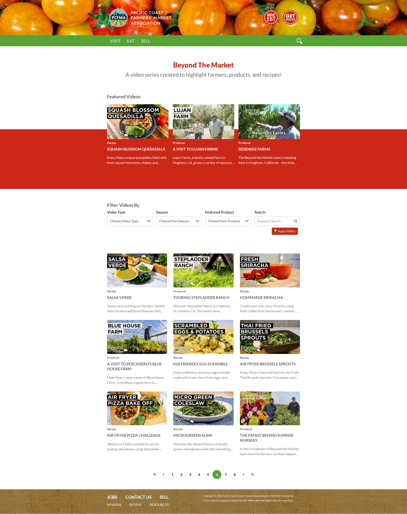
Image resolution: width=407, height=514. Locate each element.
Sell (145, 40)
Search (260, 212)
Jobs (112, 497)
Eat (131, 40)
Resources (159, 505)
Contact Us (138, 497)
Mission (114, 505)
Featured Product (219, 212)
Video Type (116, 212)
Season (162, 212)
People (135, 505)
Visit (115, 40)
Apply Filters (286, 231)
